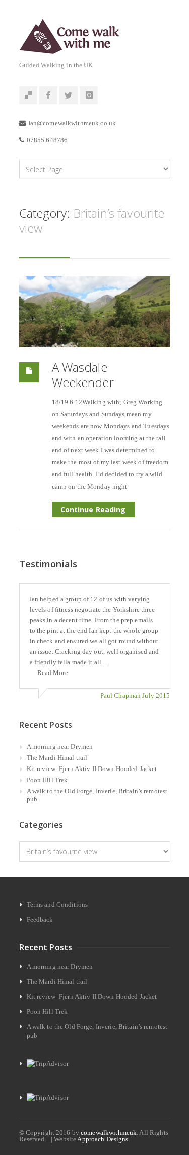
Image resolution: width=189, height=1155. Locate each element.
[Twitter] (68, 95)
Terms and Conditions (57, 904)
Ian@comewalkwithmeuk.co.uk (72, 123)
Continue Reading (93, 509)
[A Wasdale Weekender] (94, 311)
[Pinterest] (28, 95)
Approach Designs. (103, 1139)
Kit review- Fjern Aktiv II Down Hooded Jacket (92, 769)
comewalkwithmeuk (109, 1132)
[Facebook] (48, 95)
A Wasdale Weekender (83, 375)
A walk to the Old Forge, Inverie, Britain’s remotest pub (97, 795)
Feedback (40, 919)
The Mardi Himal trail (57, 757)
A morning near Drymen (60, 746)
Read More (52, 673)
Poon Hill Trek (47, 780)
